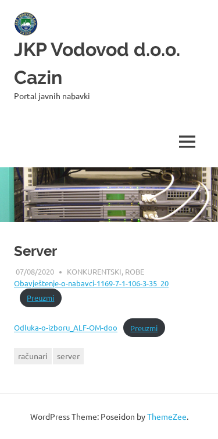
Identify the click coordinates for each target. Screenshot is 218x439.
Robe (134, 271)
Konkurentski (94, 271)
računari (33, 355)
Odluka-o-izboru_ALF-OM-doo (65, 328)
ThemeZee (167, 416)
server (68, 355)
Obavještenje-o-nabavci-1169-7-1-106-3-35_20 (91, 283)
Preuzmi (40, 298)
